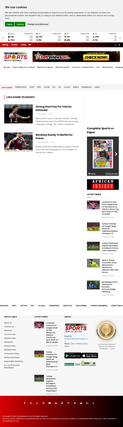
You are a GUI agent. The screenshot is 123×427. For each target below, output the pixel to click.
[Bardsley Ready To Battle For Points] (18, 142)
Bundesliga (87, 87)
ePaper (23, 45)
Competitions (87, 67)
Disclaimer (8, 342)
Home (15, 67)
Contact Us (9, 326)
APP (29, 45)
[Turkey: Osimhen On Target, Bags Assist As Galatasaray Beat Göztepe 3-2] (93, 226)
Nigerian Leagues (45, 67)
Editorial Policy (10, 350)
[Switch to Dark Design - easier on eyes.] (115, 45)
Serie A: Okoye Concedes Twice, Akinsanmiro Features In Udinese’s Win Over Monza (110, 266)
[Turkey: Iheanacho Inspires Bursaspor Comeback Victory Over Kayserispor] (93, 246)
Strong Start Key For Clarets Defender (54, 108)
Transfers (76, 67)
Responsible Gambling (13, 361)
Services (14, 45)
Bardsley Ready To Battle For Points (54, 136)
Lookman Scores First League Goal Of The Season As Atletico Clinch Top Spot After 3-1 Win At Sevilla (110, 208)
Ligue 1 (97, 87)
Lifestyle (67, 305)
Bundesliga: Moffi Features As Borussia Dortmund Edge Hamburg (109, 287)
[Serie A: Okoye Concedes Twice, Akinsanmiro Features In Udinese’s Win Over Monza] (93, 263)
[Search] (119, 44)
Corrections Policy (11, 353)
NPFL (39, 87)
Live (98, 67)
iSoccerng (81, 305)
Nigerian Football (27, 67)
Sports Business (99, 305)
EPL (60, 87)
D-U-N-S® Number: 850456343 (12, 366)
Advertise (8, 330)
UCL (53, 87)
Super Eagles (20, 87)
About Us (8, 323)
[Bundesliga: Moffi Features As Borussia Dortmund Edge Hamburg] (93, 285)
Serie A (76, 87)
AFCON (47, 87)
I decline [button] (20, 24)
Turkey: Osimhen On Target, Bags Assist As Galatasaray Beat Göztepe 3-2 (110, 229)
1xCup (31, 87)
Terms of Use (9, 334)
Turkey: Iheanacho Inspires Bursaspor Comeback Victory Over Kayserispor (110, 247)
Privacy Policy (9, 346)
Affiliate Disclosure (12, 357)
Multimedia (107, 67)
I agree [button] (10, 24)
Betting (5, 45)
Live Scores (6, 87)
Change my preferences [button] (38, 24)
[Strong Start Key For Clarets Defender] (18, 113)
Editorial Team (10, 338)
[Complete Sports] (16, 56)
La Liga (67, 87)
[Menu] (7, 67)
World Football (62, 67)
